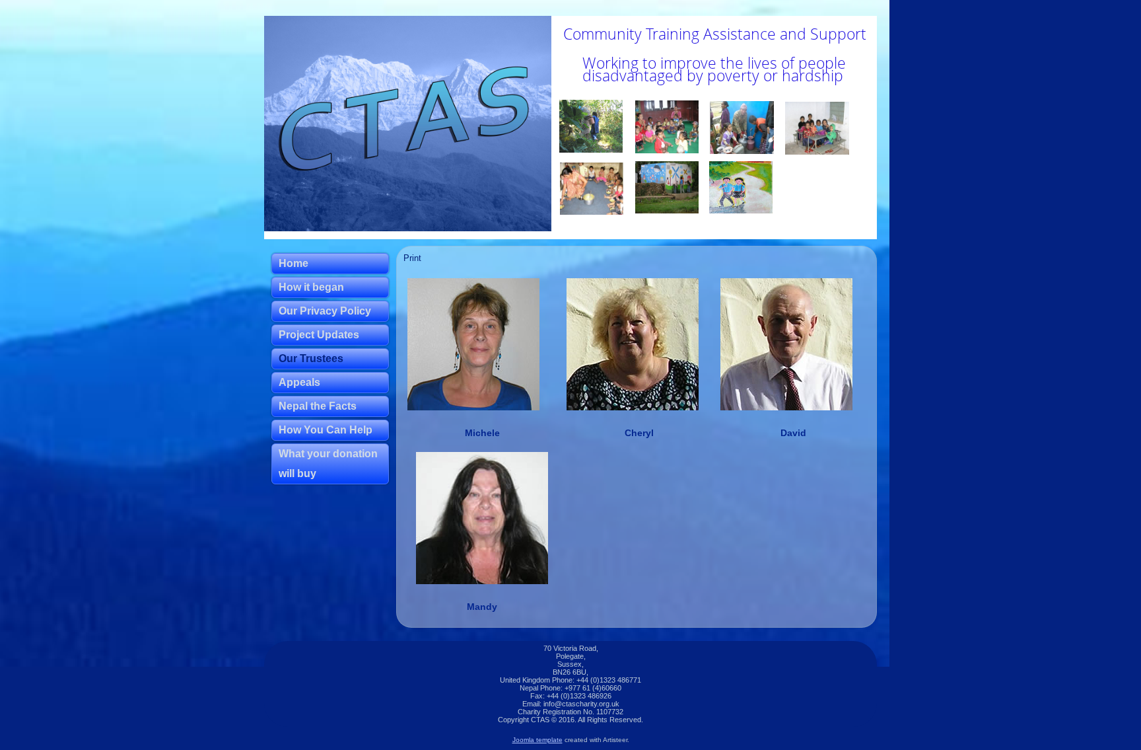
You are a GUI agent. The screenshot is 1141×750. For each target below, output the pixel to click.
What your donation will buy (328, 463)
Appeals (299, 382)
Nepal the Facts (318, 406)
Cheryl (639, 433)
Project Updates (319, 334)
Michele (482, 433)
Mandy (482, 606)
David (793, 433)
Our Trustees (311, 358)
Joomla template (537, 739)
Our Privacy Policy (325, 311)
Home (293, 263)
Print (412, 258)
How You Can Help (325, 429)
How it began (311, 287)
